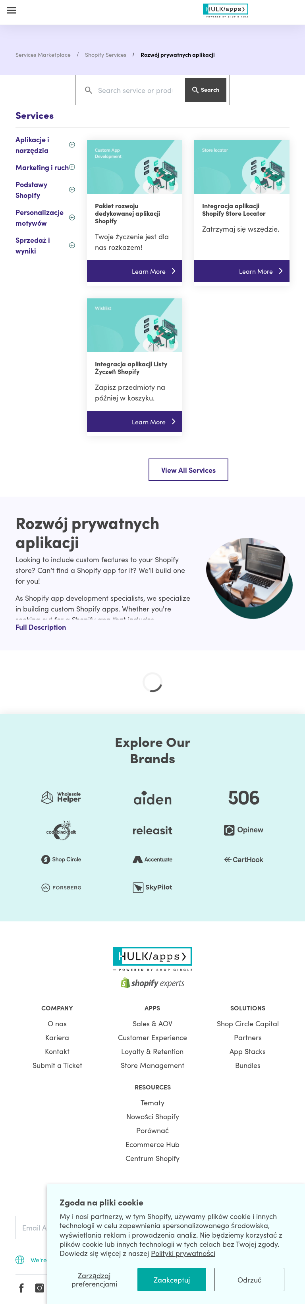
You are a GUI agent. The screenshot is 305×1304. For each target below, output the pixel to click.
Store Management (152, 1065)
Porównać (152, 1130)
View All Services (188, 470)
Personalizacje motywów (39, 217)
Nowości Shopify (152, 1116)
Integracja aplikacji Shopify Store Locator (234, 209)
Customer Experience (152, 1037)
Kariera (57, 1037)
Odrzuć (249, 1280)
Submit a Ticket (57, 1065)
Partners (248, 1037)
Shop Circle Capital (248, 1023)
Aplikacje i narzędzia (32, 144)
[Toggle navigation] (11, 10)
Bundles (248, 1065)
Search (210, 89)
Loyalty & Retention (152, 1051)
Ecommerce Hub (152, 1144)
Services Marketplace (43, 54)
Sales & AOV (152, 1023)
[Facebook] (21, 1288)
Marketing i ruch (42, 167)
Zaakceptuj (172, 1280)
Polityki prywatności (183, 1253)
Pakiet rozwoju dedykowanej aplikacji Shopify (127, 213)
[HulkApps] (226, 9)
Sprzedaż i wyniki (32, 245)
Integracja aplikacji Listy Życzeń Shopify (131, 367)
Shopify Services (105, 54)
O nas (57, 1023)
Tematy (152, 1102)
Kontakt (57, 1051)
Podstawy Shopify (31, 189)
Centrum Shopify (152, 1158)
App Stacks (248, 1051)
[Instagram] (40, 1288)
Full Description (40, 627)
